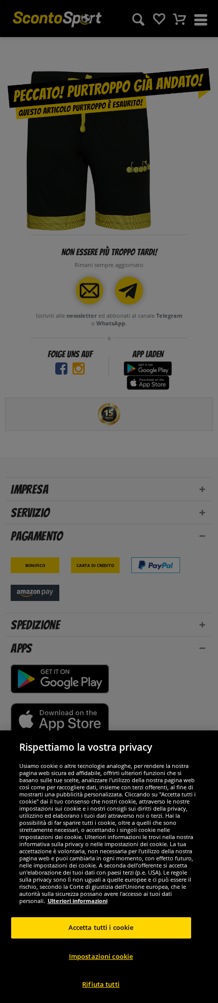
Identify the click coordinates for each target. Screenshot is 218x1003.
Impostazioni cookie (101, 956)
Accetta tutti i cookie (101, 927)
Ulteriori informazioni (77, 901)
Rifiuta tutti (101, 984)
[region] (109, 866)
